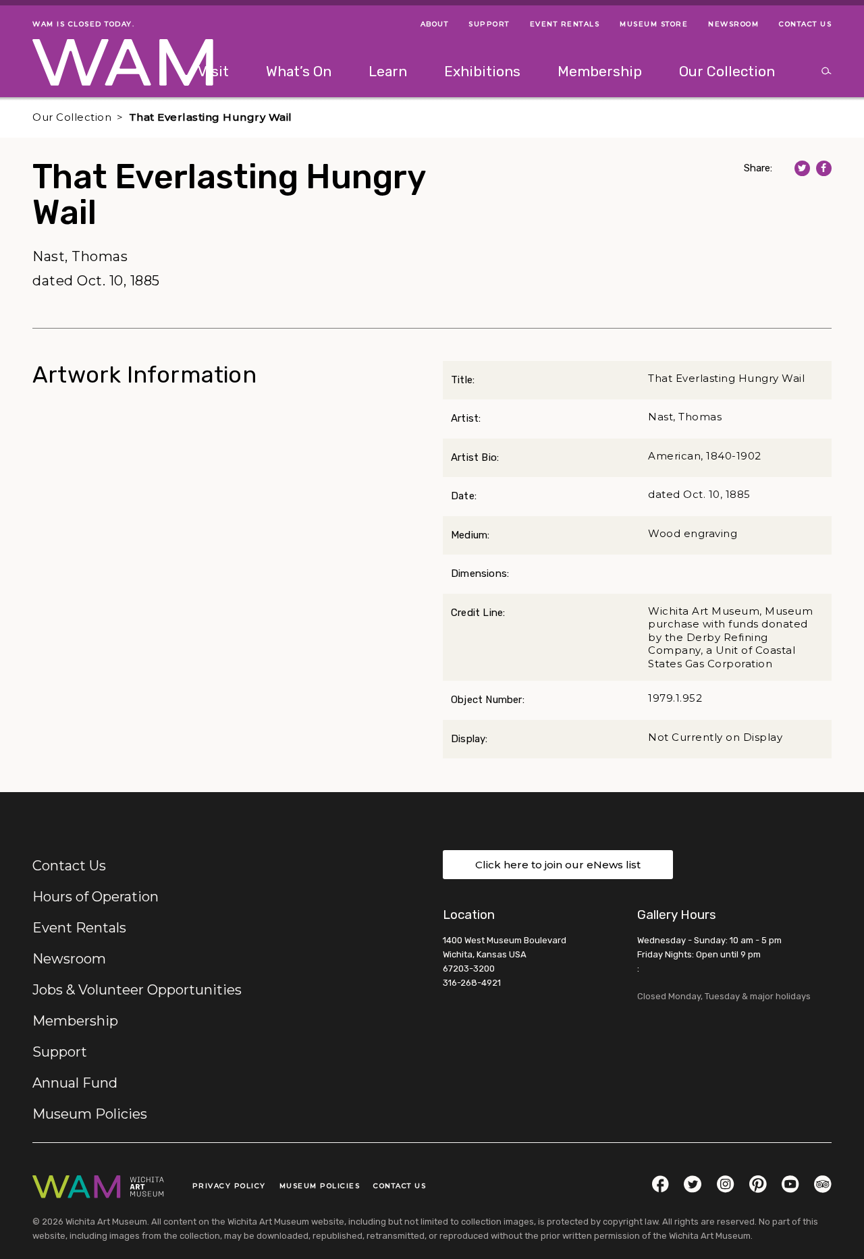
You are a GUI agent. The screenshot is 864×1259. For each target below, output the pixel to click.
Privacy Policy (229, 1185)
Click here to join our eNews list (558, 864)
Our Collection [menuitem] (727, 71)
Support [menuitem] (489, 24)
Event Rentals (79, 928)
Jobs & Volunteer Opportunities (137, 990)
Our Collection (71, 117)
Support (59, 1052)
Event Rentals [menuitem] (565, 24)
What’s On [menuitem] (298, 71)
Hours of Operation (95, 897)
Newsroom (69, 959)
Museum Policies (89, 1114)
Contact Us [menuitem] (805, 24)
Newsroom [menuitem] (733, 24)
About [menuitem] (435, 24)
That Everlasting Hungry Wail (210, 117)
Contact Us (69, 866)
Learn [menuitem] (388, 71)
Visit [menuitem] (213, 71)
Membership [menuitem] (600, 71)
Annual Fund (74, 1083)
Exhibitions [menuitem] (482, 71)
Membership (75, 1021)
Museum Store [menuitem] (654, 24)
